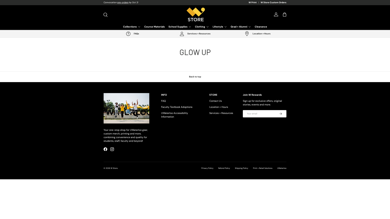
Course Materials (154, 26)
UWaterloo (281, 168)
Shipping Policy (241, 168)
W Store (114, 168)
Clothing (200, 26)
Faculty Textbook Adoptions (176, 107)
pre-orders (122, 2)
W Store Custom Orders (273, 2)
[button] (284, 14)
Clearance (261, 26)
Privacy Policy (207, 168)
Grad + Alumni (239, 26)
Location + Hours (218, 107)
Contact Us (215, 101)
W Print (253, 2)
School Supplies (178, 26)
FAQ (163, 101)
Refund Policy (224, 168)
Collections (130, 26)
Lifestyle (218, 26)
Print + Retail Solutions (262, 168)
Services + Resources (221, 113)
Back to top (195, 76)
